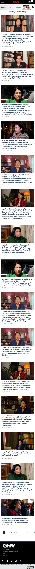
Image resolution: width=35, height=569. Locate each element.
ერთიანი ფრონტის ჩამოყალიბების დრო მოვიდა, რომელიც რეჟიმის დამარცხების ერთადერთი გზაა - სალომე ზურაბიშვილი (15, 520)
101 (28, 532)
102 (31, 532)
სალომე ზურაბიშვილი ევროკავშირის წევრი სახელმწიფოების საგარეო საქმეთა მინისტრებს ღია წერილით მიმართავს (17, 453)
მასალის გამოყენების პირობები (10, 551)
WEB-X (25, 564)
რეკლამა (5, 553)
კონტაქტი (5, 555)
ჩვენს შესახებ (6, 549)
